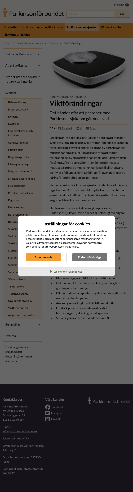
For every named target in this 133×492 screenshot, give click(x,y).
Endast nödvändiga (89, 257)
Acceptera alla (43, 257)
